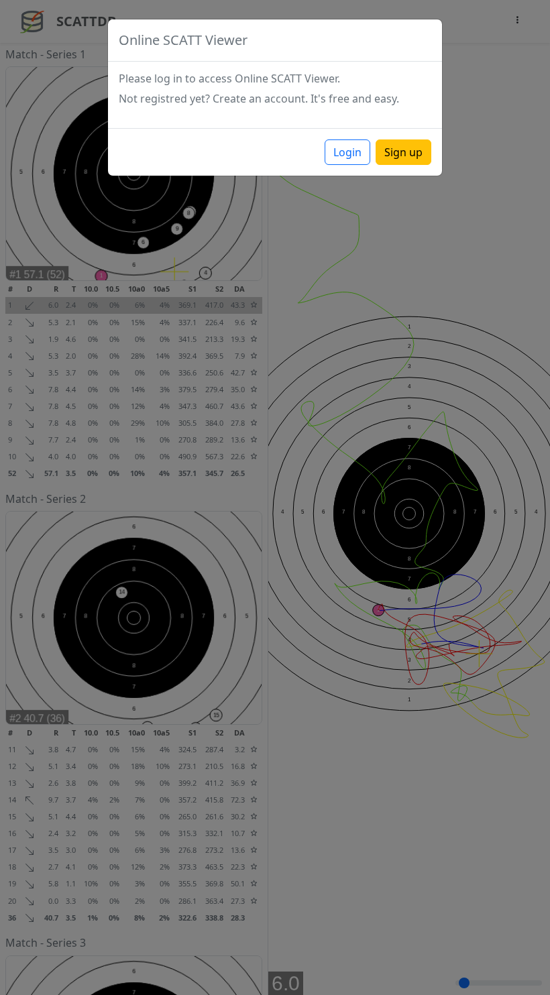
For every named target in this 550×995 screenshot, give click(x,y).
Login (347, 152)
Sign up (403, 152)
